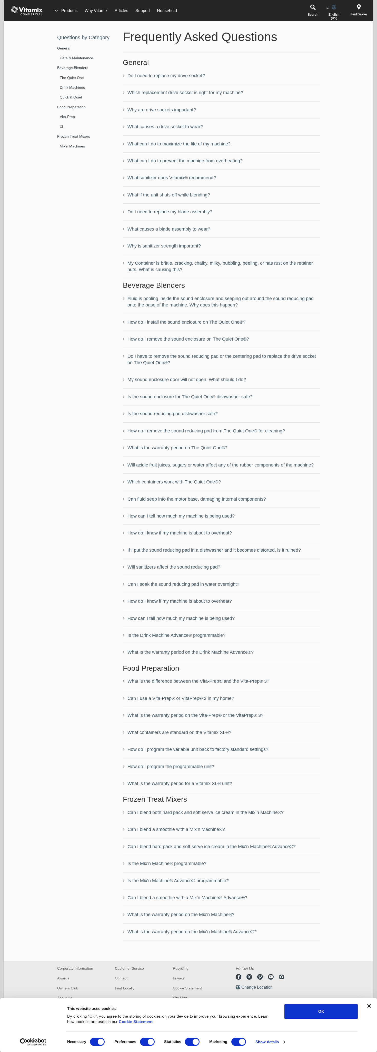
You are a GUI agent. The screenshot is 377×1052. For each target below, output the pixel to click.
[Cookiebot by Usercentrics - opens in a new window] (33, 1042)
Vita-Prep (67, 117)
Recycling (180, 968)
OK (321, 1011)
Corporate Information (75, 968)
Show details (267, 1042)
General (63, 48)
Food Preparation (71, 107)
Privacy (179, 978)
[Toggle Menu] (56, 11)
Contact (121, 978)
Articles (121, 10)
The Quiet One (72, 78)
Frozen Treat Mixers (73, 136)
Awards (63, 978)
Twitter (249, 977)
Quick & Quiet (71, 97)
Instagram (281, 977)
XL (62, 127)
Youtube (271, 977)
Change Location (257, 987)
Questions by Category (83, 37)
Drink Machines (72, 87)
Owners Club (67, 988)
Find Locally (124, 988)
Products (69, 10)
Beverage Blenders (72, 68)
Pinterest (260, 977)
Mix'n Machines (72, 146)
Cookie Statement (136, 1021)
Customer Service (129, 968)
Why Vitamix (96, 10)
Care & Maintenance (76, 58)
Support (142, 10)
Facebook (238, 977)
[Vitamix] (24, 10)
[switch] (147, 1042)
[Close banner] (369, 1006)
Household (167, 10)
